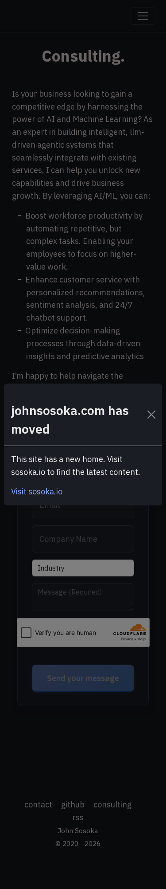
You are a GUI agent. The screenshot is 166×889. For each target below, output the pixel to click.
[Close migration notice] (151, 414)
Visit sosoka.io (36, 491)
